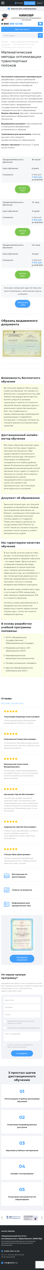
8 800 (12, 23)
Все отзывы (5, 703)
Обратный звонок (22, 29)
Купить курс (22, 189)
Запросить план (23, 303)
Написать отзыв (17, 703)
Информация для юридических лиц (21, 904)
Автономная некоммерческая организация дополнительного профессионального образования (21, 1240)
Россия (20, 3)
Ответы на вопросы (22, 890)
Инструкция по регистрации (19, 875)
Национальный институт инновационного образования (26, 17)
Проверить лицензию (22, 958)
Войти (39, 3)
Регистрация (30, 3)
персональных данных (16, 1047)
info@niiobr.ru (11, 1263)
